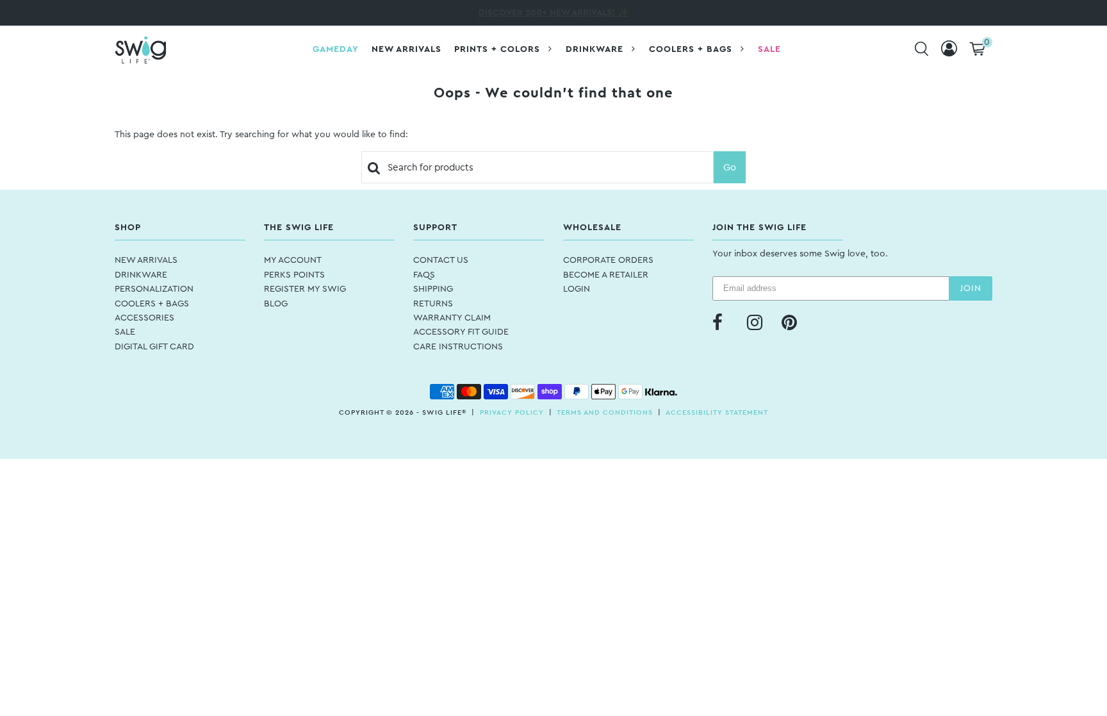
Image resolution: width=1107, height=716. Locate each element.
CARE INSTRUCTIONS (458, 346)
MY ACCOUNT (293, 260)
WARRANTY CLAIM (452, 317)
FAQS (424, 275)
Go (729, 167)
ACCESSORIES (144, 317)
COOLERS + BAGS (152, 303)
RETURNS (433, 303)
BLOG (276, 303)
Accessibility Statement (717, 412)
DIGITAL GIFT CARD (154, 346)
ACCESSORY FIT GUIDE (461, 332)
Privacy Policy (512, 412)
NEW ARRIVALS (146, 260)
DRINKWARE (141, 275)
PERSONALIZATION (154, 289)
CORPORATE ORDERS (608, 260)
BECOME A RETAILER (605, 275)
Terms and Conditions (605, 412)
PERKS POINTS (294, 275)
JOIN (970, 288)
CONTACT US (440, 260)
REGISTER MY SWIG (305, 289)
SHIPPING (433, 289)
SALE (125, 332)
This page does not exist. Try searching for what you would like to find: (261, 134)
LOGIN (576, 289)
